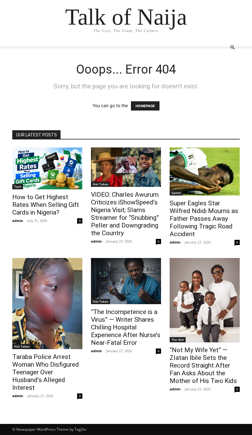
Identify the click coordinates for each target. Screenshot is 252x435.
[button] (232, 47)
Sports (176, 193)
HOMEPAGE (145, 106)
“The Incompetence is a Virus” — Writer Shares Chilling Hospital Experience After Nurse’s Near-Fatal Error (125, 327)
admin (17, 220)
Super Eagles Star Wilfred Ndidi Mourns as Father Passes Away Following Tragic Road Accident (204, 218)
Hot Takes (100, 184)
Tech (17, 186)
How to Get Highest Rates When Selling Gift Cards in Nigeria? (45, 204)
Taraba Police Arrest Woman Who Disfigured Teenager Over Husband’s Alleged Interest (45, 372)
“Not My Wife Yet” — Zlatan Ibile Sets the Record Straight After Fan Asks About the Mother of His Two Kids (203, 365)
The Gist (177, 339)
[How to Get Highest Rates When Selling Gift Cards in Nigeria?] (47, 168)
